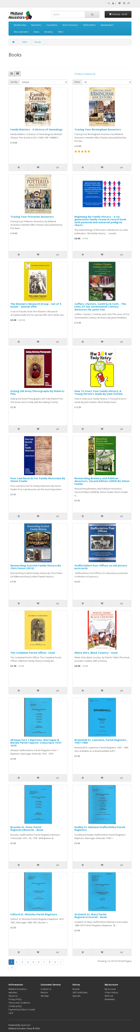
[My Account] (114, 3)
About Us (13, 995)
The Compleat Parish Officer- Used (32, 652)
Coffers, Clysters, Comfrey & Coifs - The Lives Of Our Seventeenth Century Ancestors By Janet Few (100, 306)
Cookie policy (15, 1006)
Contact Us (46, 989)
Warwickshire (107, 25)
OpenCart (25, 1025)
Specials (76, 995)
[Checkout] (128, 3)
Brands (76, 989)
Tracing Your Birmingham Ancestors (97, 129)
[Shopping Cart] (124, 3)
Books (38, 42)
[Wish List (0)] (119, 3)
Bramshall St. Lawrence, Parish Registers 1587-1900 (100, 741)
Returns (44, 992)
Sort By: (14, 82)
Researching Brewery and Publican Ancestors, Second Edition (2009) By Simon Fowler (101, 481)
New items (36, 25)
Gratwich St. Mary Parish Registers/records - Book (90, 916)
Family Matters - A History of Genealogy (36, 129)
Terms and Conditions (19, 1002)
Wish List (109, 995)
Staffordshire (89, 25)
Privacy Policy (15, 999)
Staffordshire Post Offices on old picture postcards (100, 567)
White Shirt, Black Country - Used (95, 652)
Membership (20, 25)
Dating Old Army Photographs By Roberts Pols (37, 392)
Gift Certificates (80, 992)
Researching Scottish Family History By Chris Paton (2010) (35, 567)
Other (61, 31)
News (36, 31)
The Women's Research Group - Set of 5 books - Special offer (35, 305)
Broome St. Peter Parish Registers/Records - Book (26, 828)
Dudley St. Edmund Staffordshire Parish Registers (99, 828)
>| (12, 967)
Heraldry (48, 31)
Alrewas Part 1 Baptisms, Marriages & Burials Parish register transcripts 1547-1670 (36, 742)
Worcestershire (21, 31)
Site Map (45, 995)
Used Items (51, 25)
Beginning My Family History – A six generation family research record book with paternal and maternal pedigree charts (100, 221)
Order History (111, 992)
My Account (110, 989)
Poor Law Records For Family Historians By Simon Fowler (37, 479)
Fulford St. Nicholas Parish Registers (33, 914)
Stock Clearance (70, 25)
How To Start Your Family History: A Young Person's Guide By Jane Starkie (98, 392)
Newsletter (110, 999)
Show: (77, 82)
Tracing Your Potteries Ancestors (32, 216)
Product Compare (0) (85, 74)
